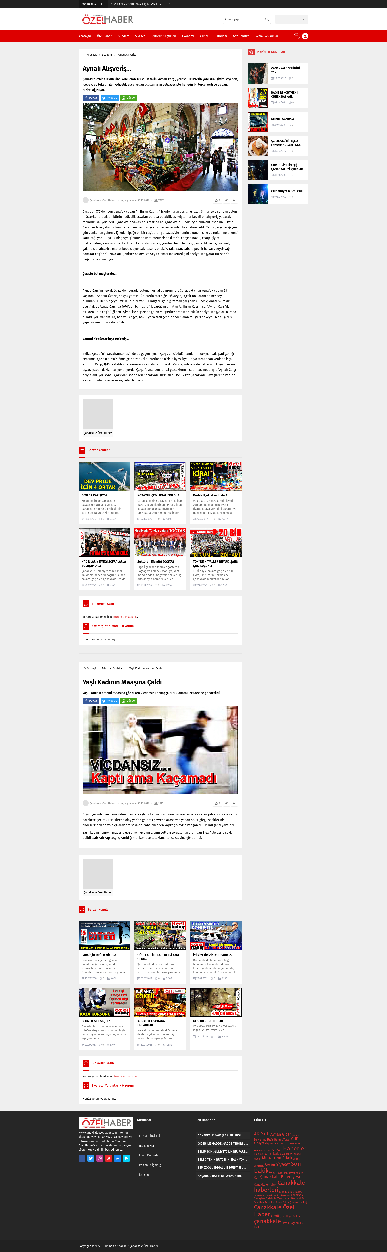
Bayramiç (260, 1139)
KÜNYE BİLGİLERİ (149, 1136)
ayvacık (295, 1135)
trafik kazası (289, 1172)
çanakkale (267, 1221)
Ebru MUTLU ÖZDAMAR (287, 1143)
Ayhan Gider (280, 1134)
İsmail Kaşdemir (291, 1223)
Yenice (299, 1172)
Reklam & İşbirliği (150, 1165)
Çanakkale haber (265, 1184)
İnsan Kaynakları (149, 1155)
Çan (256, 1177)
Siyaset (283, 1164)
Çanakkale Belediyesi (280, 1176)
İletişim (144, 1175)
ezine (267, 1150)
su (274, 1172)
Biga (270, 1139)
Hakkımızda (146, 1146)
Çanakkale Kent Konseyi (291, 1192)
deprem (269, 1143)
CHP (294, 1139)
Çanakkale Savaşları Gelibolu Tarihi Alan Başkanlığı (279, 1196)
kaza (282, 1153)
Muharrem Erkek (277, 1157)
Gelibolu (276, 1150)
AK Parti (262, 1134)
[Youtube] (108, 1158)
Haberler (294, 1148)
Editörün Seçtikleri (113, 668)
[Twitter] (90, 1158)
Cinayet (259, 1143)
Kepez (289, 1154)
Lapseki (297, 1154)
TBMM (279, 1173)
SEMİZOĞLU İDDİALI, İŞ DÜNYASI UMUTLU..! (142, 4)
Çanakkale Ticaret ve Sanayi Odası (271, 1202)
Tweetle (112, 97)
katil (276, 1153)
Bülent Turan (282, 1139)
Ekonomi (107, 54)
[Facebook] (82, 1158)
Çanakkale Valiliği (298, 1202)
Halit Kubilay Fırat (263, 1154)
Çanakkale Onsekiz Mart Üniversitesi (272, 1195)
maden (257, 1158)
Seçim (270, 1165)
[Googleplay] (126, 1158)
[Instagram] (99, 1158)
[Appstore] (117, 1158)
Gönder (131, 97)
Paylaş (93, 97)
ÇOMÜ (275, 1216)
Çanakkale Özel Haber (102, 200)
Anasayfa (92, 54)
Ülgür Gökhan (294, 1216)
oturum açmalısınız (125, 617)
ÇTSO (282, 1216)
